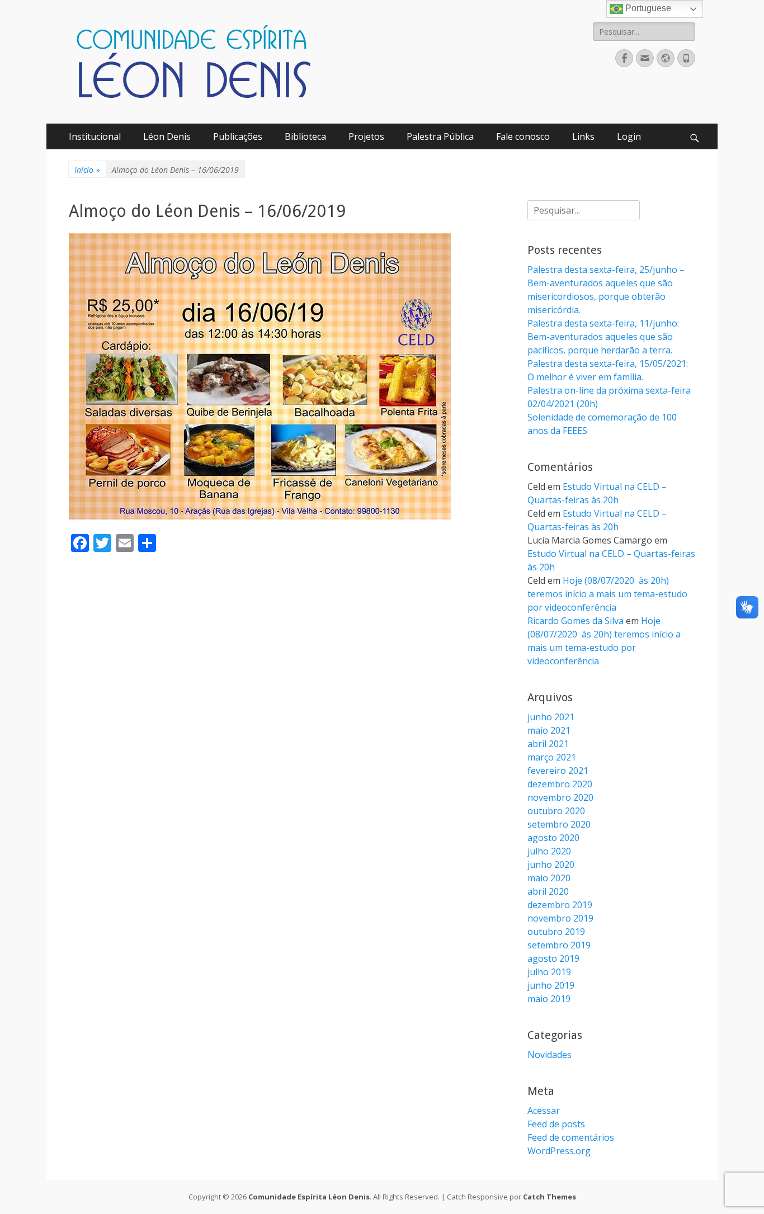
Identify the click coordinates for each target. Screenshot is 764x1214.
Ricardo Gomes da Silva (575, 621)
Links (583, 136)
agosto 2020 (553, 838)
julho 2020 (549, 851)
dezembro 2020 (559, 784)
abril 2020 (548, 891)
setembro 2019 (559, 945)
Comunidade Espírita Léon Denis (309, 1197)
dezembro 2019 (559, 905)
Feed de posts (556, 1124)
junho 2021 (550, 717)
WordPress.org (559, 1151)
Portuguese (647, 8)
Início (87, 169)
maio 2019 (548, 999)
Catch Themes (549, 1197)
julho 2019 (549, 972)
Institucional (95, 136)
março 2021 (551, 757)
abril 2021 (548, 744)
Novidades (549, 1054)
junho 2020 (550, 864)
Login (629, 136)
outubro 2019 (556, 931)
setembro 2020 (559, 824)
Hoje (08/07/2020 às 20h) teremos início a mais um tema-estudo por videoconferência (607, 593)
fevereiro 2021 (557, 770)
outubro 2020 (556, 811)
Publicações (237, 136)
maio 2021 (548, 730)
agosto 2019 (553, 958)
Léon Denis (167, 136)
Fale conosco (523, 136)
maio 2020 (548, 878)
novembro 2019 (560, 918)
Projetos (366, 136)
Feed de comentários (570, 1137)
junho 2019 (550, 985)
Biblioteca (305, 136)
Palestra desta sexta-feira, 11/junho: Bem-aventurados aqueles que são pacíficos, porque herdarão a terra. (603, 336)
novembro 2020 (560, 797)
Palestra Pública (440, 136)
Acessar (543, 1110)
